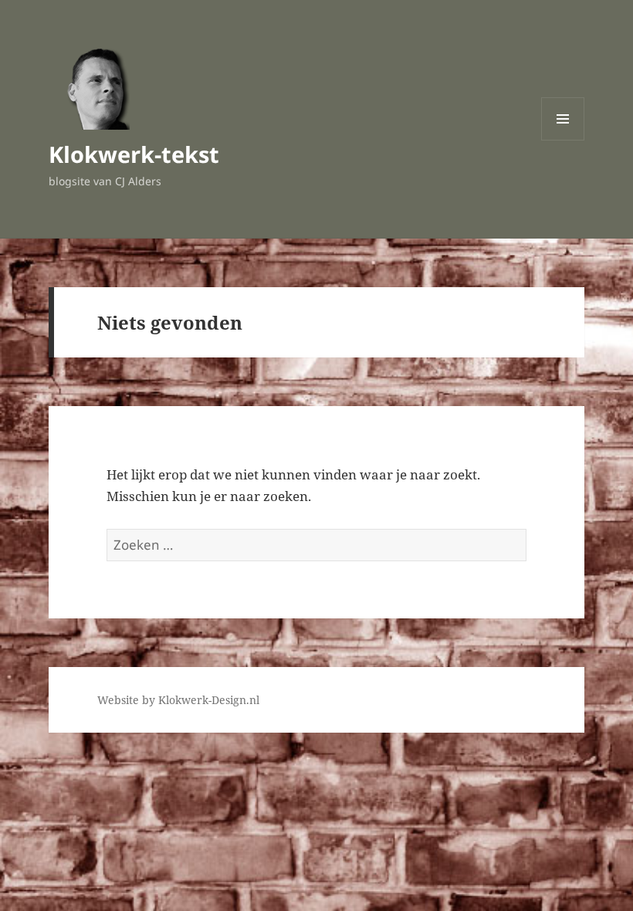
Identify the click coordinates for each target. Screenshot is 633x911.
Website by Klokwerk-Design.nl (178, 700)
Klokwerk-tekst (134, 154)
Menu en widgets (563, 140)
